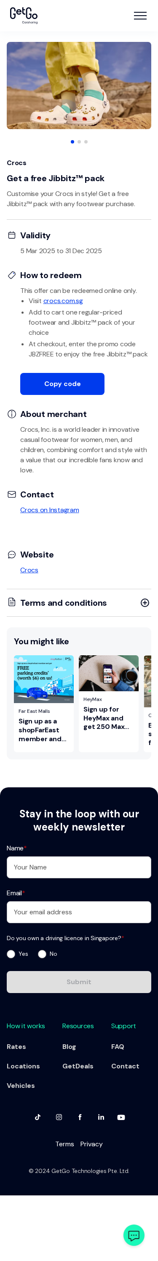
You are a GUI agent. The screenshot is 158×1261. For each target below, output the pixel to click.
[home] (23, 15)
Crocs (29, 570)
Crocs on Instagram (49, 509)
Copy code (62, 383)
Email (16, 892)
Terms (64, 1144)
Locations (23, 1066)
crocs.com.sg (63, 300)
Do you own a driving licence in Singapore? (65, 938)
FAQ (117, 1047)
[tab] (72, 141)
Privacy (91, 1144)
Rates (16, 1047)
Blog (69, 1047)
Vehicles (21, 1086)
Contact (125, 1066)
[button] (140, 15)
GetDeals (78, 1066)
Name (17, 848)
